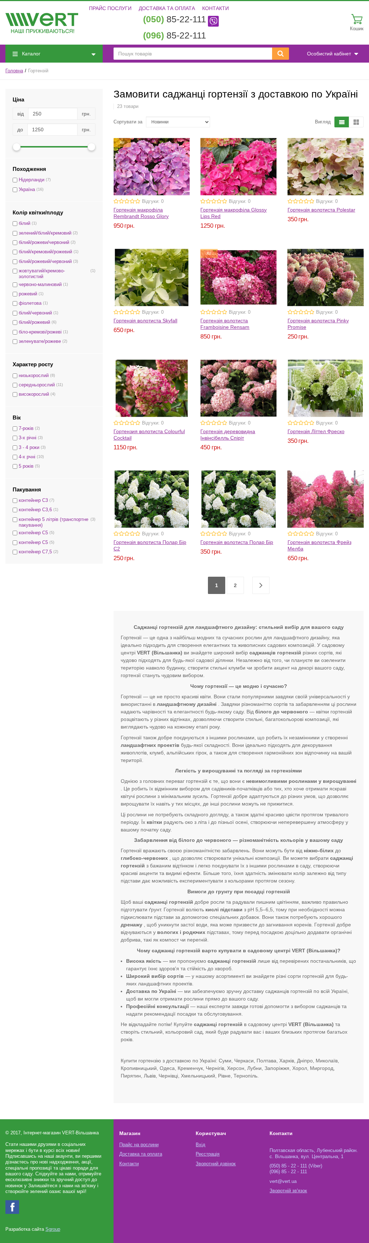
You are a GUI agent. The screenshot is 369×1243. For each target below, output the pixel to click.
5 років (26, 466)
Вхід (200, 1144)
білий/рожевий (34, 322)
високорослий (34, 394)
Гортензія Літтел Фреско (316, 431)
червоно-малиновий (40, 284)
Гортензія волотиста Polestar (321, 210)
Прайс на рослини (139, 1144)
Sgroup (52, 1229)
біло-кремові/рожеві (40, 332)
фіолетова (30, 303)
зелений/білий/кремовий (45, 233)
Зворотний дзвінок (216, 1163)
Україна (27, 189)
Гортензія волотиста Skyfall (145, 320)
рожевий (28, 293)
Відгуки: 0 (153, 201)
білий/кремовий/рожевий (45, 251)
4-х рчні (27, 456)
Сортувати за (128, 121)
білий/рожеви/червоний (44, 242)
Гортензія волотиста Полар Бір (236, 542)
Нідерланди (31, 179)
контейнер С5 (33, 532)
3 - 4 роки (29, 447)
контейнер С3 (33, 500)
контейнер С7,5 (35, 551)
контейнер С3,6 (35, 509)
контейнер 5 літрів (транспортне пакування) (53, 522)
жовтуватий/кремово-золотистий (42, 273)
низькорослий (34, 375)
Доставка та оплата (167, 8)
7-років (26, 428)
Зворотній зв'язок (288, 1190)
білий (24, 223)
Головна (14, 70)
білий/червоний (35, 313)
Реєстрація (207, 1154)
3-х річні (27, 437)
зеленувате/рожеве (40, 341)
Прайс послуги (110, 8)
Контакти (215, 8)
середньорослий (37, 384)
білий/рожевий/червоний (45, 261)
